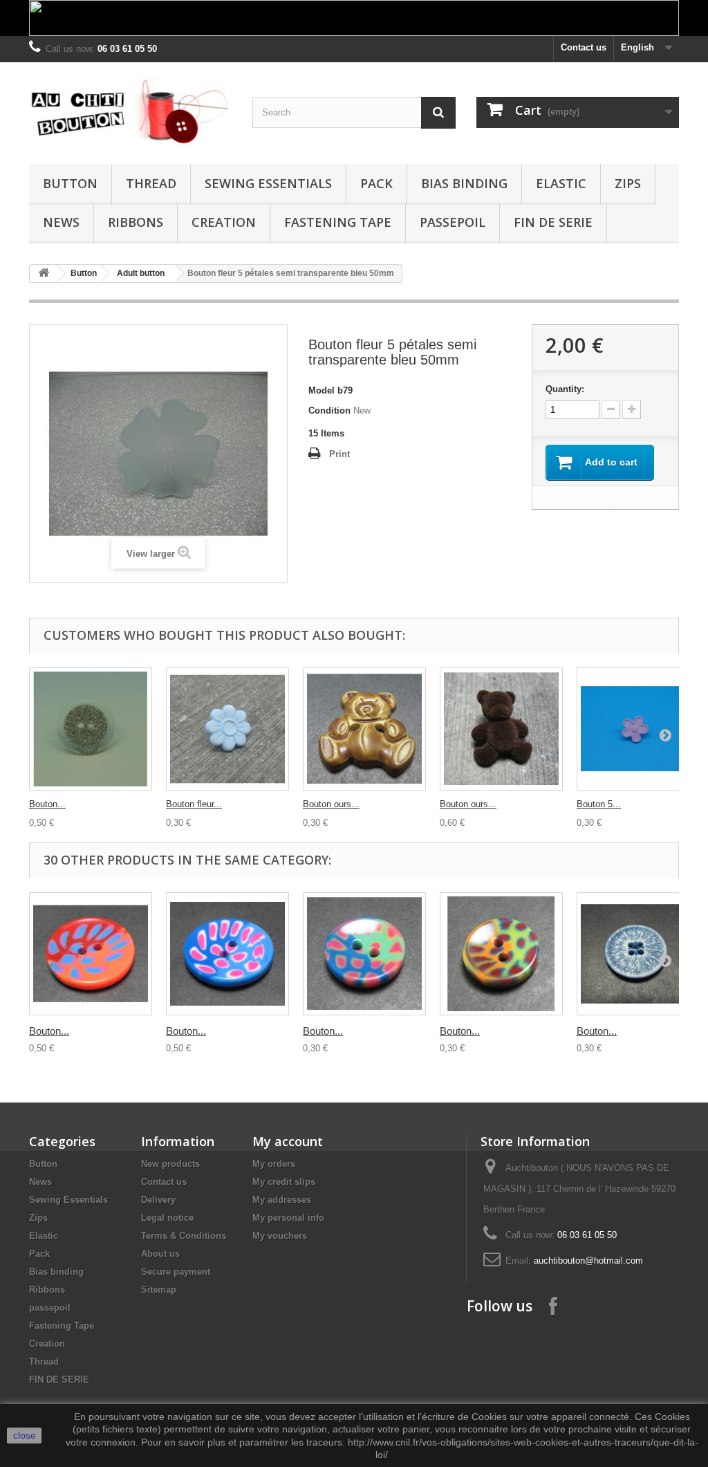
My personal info (288, 1217)
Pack (376, 183)
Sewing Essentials (268, 183)
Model (321, 390)
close (24, 1435)
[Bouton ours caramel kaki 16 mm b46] (364, 729)
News (61, 222)
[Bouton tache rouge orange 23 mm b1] (90, 953)
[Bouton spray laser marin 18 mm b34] (638, 953)
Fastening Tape (337, 222)
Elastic (561, 183)
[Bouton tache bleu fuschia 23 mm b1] (227, 953)
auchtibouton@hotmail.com (588, 1260)
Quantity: (565, 389)
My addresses (281, 1199)
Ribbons (135, 222)
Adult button (141, 273)
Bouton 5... (599, 804)
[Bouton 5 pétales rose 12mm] (638, 729)
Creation (224, 222)
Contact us (583, 47)
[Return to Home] (43, 273)
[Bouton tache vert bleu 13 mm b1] (364, 953)
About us (160, 1253)
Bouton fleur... (194, 804)
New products (170, 1164)
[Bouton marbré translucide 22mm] (90, 729)
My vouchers (279, 1235)
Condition (329, 410)
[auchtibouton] (130, 110)
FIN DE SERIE (553, 222)
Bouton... (47, 804)
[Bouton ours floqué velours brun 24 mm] (501, 729)
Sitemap (158, 1289)
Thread (151, 183)
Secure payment (175, 1271)
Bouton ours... (331, 804)
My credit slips (283, 1182)
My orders (273, 1164)
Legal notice (167, 1217)
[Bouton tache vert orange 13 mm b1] (501, 953)
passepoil (452, 222)
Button (70, 183)
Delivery (158, 1199)
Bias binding (464, 183)
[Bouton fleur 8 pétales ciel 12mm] (227, 729)
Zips (628, 183)
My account (287, 1141)
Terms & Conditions (183, 1235)
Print (339, 454)
